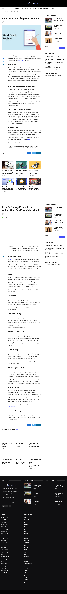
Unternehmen (27, 575)
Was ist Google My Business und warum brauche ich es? (34, 172)
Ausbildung (26, 519)
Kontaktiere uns (46, 591)
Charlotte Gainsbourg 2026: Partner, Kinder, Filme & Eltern (58, 39)
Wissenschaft (27, 582)
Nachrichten (25, 8)
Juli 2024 (4, 561)
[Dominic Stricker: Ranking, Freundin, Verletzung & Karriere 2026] (49, 501)
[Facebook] (3, 58)
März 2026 (4, 526)
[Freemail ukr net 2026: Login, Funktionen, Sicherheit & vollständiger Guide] (35, 436)
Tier (25, 572)
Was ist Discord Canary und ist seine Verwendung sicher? (21, 188)
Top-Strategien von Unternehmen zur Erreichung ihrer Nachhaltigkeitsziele (7, 462)
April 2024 (4, 566)
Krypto (25, 543)
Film (25, 531)
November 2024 (6, 554)
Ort (25, 552)
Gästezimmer (27, 536)
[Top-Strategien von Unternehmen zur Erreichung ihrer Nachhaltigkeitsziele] (8, 454)
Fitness (25, 535)
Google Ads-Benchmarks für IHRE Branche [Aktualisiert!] (8, 188)
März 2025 (4, 547)
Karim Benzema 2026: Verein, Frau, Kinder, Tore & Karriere (59, 493)
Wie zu (52, 8)
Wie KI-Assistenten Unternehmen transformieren (20, 443)
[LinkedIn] (3, 64)
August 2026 (5, 517)
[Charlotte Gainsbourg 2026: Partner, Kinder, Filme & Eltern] (48, 40)
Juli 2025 (4, 540)
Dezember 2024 (6, 552)
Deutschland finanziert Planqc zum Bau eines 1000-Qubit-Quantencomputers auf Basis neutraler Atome (35, 463)
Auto (25, 520)
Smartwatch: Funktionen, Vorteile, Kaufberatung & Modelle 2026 (7, 444)
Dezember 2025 (5, 531)
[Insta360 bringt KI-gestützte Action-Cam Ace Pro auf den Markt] (21, 229)
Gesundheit (46, 8)
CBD (25, 528)
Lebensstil (17, 8)
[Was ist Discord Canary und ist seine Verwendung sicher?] (22, 181)
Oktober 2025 (5, 535)
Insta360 (12, 259)
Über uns (53, 591)
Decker (8, 22)
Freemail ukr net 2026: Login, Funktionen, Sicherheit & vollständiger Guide (35, 444)
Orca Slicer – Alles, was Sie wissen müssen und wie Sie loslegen (21, 172)
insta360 (29, 139)
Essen (25, 529)
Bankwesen (26, 522)
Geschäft (26, 538)
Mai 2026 (4, 522)
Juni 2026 (4, 520)
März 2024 (4, 568)
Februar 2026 (5, 528)
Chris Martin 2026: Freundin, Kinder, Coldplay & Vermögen (58, 32)
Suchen (46, 46)
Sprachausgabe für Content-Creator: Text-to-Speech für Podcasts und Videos (34, 189)
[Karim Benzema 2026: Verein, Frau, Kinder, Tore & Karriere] (49, 493)
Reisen (25, 554)
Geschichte (26, 540)
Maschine (26, 547)
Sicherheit (26, 559)
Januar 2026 (5, 529)
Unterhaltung (27, 573)
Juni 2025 (4, 542)
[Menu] (3, 8)
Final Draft (20, 60)
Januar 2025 (5, 551)
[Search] (64, 8)
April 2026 (4, 524)
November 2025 (5, 533)
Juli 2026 (4, 519)
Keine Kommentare (23, 22)
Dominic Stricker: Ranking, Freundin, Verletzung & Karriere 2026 (58, 501)
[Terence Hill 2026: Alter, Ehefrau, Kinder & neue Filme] (49, 485)
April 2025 (4, 545)
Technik (32, 8)
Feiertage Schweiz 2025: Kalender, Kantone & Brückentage (57, 26)
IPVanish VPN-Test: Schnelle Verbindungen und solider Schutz (8, 172)
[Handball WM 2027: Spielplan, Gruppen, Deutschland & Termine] (48, 20)
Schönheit (26, 556)
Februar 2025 (5, 549)
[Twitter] (3, 61)
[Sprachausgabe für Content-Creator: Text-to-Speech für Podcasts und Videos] (35, 181)
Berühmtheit (38, 8)
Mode (25, 549)
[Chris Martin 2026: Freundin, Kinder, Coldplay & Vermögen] (48, 33)
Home (3, 11)
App (25, 517)
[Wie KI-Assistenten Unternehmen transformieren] (22, 436)
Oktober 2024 (5, 556)
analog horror (11, 406)
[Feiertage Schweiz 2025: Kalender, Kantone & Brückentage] (48, 27)
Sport (25, 566)
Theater (26, 570)
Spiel (25, 565)
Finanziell (26, 533)
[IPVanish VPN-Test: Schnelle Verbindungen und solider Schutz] (8, 165)
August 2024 (5, 559)
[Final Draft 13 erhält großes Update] (21, 37)
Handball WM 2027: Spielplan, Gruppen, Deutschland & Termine (59, 19)
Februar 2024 (5, 570)
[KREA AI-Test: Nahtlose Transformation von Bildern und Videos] (22, 454)
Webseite (26, 579)
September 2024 (6, 558)
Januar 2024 (5, 572)
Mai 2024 (4, 565)
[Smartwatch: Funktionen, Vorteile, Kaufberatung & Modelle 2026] (8, 436)
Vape (25, 577)
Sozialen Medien (28, 563)
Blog (25, 526)
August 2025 (5, 538)
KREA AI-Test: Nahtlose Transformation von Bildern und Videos (21, 462)
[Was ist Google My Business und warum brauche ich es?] (35, 165)
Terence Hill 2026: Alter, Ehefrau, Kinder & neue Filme (59, 485)
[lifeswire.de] (33, 3)
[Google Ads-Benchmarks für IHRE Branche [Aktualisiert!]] (8, 181)
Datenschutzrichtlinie (60, 591)
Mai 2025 (4, 543)
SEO (25, 558)
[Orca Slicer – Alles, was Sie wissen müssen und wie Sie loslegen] (22, 165)
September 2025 (6, 536)
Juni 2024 (4, 563)
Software (4, 15)
